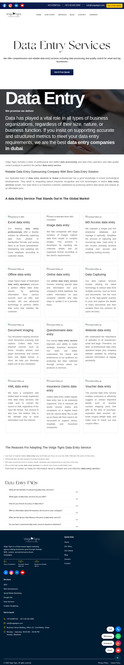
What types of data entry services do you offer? (43, 498)
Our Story (50, 15)
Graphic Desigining (11, 606)
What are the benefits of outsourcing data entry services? (43, 491)
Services (62, 15)
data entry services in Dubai (43, 178)
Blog (72, 15)
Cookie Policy (115, 663)
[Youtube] (22, 5)
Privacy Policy (103, 663)
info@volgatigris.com (95, 5)
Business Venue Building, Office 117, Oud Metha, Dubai (28, 627)
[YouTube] (22, 572)
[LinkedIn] (17, 5)
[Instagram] (11, 5)
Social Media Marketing (13, 593)
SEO (5, 585)
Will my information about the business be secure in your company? (43, 511)
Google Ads (8, 597)
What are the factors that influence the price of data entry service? (43, 518)
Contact (82, 15)
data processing (68, 162)
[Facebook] (5, 5)
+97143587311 (53, 5)
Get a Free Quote (114, 6)
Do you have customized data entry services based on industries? (43, 525)
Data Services (9, 602)
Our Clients (68, 551)
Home (38, 15)
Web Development (11, 589)
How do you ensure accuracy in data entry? (43, 505)
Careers (93, 15)
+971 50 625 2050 (72, 5)
